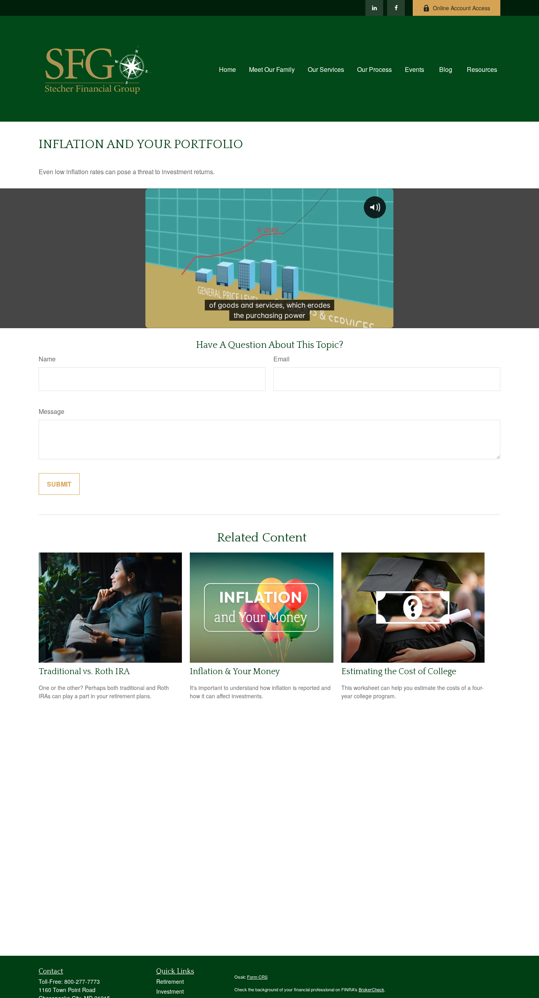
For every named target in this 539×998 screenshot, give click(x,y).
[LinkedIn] (374, 8)
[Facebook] (396, 8)
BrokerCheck (371, 989)
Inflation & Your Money (235, 672)
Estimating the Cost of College (398, 672)
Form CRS (257, 977)
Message (51, 411)
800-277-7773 (82, 981)
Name (47, 358)
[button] (227, 68)
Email (281, 358)
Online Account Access (461, 8)
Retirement (170, 981)
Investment (170, 991)
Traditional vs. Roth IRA (84, 672)
